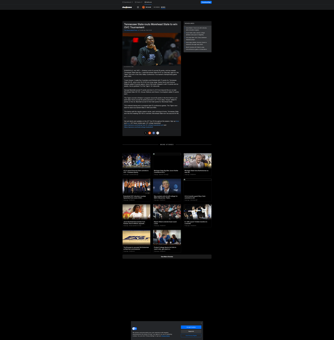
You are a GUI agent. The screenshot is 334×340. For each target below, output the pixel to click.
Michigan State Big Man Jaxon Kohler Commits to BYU (166, 171)
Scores (157, 7)
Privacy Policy (165, 336)
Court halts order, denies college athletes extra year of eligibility (195, 34)
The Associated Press (130, 30)
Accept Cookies (191, 327)
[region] (167, 330)
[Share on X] (145, 133)
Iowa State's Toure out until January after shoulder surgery (196, 29)
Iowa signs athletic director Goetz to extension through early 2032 (196, 43)
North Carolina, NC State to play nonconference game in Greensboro (196, 48)
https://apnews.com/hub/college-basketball (138, 127)
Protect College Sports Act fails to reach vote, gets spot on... (165, 248)
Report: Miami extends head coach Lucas (165, 222)
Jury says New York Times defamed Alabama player (196, 38)
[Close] (201, 323)
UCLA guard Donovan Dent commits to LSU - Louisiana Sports (136, 171)
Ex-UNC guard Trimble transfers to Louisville (196, 222)
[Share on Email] (157, 133)
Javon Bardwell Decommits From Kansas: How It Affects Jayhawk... (134, 222)
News (163, 7)
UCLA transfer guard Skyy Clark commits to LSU (195, 197)
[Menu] (138, 7)
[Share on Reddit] (149, 133)
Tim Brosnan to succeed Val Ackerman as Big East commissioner (136, 248)
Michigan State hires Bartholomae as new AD (196, 171)
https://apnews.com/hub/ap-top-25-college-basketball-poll (143, 125)
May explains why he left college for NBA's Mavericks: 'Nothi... (166, 197)
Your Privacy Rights (191, 335)
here (177, 121)
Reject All (191, 331)
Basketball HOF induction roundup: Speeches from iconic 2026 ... (134, 197)
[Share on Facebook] (153, 133)
